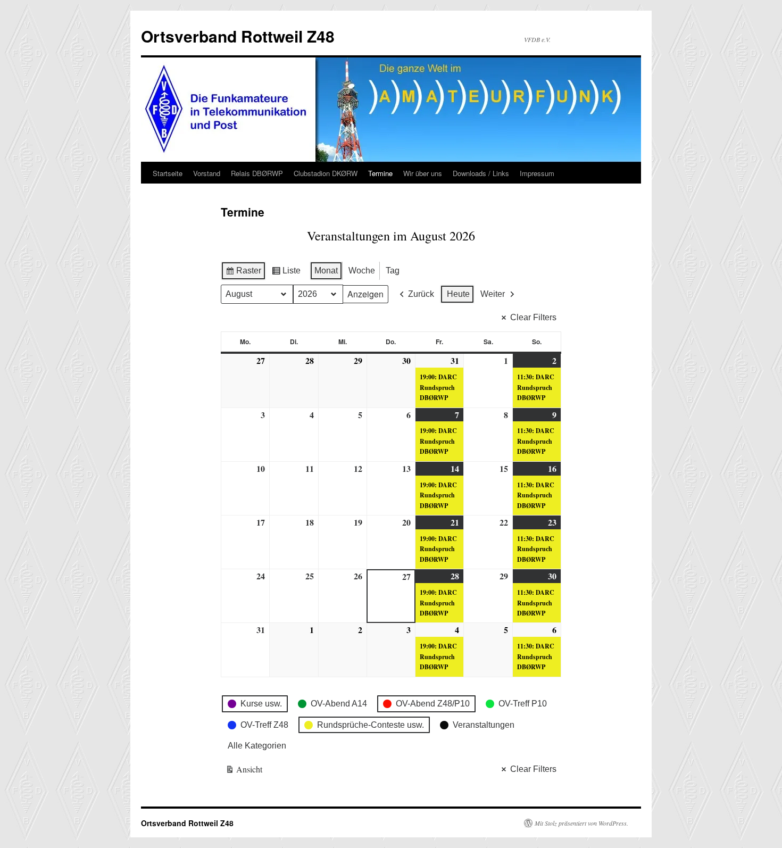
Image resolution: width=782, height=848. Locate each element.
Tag (393, 270)
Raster (243, 273)
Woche (361, 270)
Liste (286, 273)
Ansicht (244, 771)
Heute (458, 293)
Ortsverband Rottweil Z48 (238, 35)
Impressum (537, 173)
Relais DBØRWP (257, 173)
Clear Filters (533, 317)
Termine (380, 173)
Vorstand (206, 173)
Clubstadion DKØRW (325, 173)
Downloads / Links (481, 173)
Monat (326, 270)
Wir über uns (422, 173)
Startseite (167, 173)
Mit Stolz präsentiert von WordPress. (581, 823)
